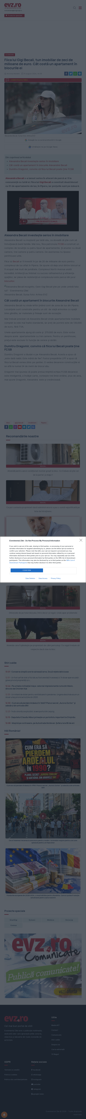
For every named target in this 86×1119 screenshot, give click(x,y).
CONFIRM (27, 570)
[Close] (82, 541)
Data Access (43, 578)
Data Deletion (30, 578)
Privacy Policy (56, 578)
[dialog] (43, 560)
